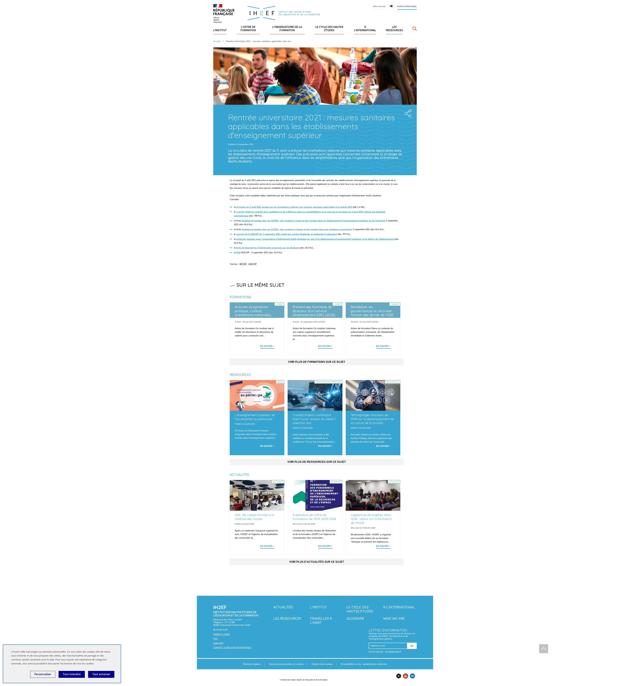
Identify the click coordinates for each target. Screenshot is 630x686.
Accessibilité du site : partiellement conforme (364, 664)
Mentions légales (252, 664)
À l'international (365, 28)
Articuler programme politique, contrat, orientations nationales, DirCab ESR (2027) (253, 313)
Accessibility (391, 6)
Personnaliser (42, 674)
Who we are (379, 6)
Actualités (283, 607)
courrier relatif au (245, 212)
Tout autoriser (101, 674)
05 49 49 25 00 (220, 630)
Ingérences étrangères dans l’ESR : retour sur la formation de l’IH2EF (371, 519)
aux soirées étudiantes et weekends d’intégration (312, 234)
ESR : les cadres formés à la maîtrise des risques (254, 517)
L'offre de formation (248, 28)
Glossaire (355, 618)
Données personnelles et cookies (286, 664)
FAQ (215, 639)
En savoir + (267, 346)
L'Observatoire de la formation (287, 28)
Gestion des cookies (322, 664)
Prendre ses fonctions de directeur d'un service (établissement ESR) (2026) (314, 311)
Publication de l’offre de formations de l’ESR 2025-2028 (314, 517)
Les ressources (394, 28)
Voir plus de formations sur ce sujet (316, 361)
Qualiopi (218, 643)
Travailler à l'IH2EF (321, 620)
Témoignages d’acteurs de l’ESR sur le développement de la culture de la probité (372, 419)
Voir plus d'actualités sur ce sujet (316, 561)
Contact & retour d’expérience (232, 647)
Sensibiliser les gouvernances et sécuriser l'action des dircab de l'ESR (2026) (372, 313)
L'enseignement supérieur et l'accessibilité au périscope (255, 417)
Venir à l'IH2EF (221, 634)
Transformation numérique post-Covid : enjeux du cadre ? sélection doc (314, 419)
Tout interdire (72, 674)
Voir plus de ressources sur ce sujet (316, 461)
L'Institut (220, 30)
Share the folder (407, 113)
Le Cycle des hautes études (329, 28)
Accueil (216, 41)
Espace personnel (407, 6)
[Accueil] (223, 13)
